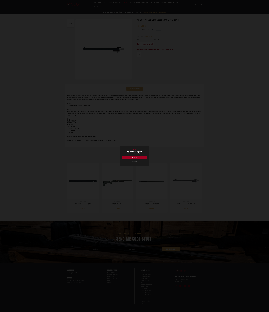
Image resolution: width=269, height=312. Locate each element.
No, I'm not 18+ (134, 161)
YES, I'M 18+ (134, 157)
